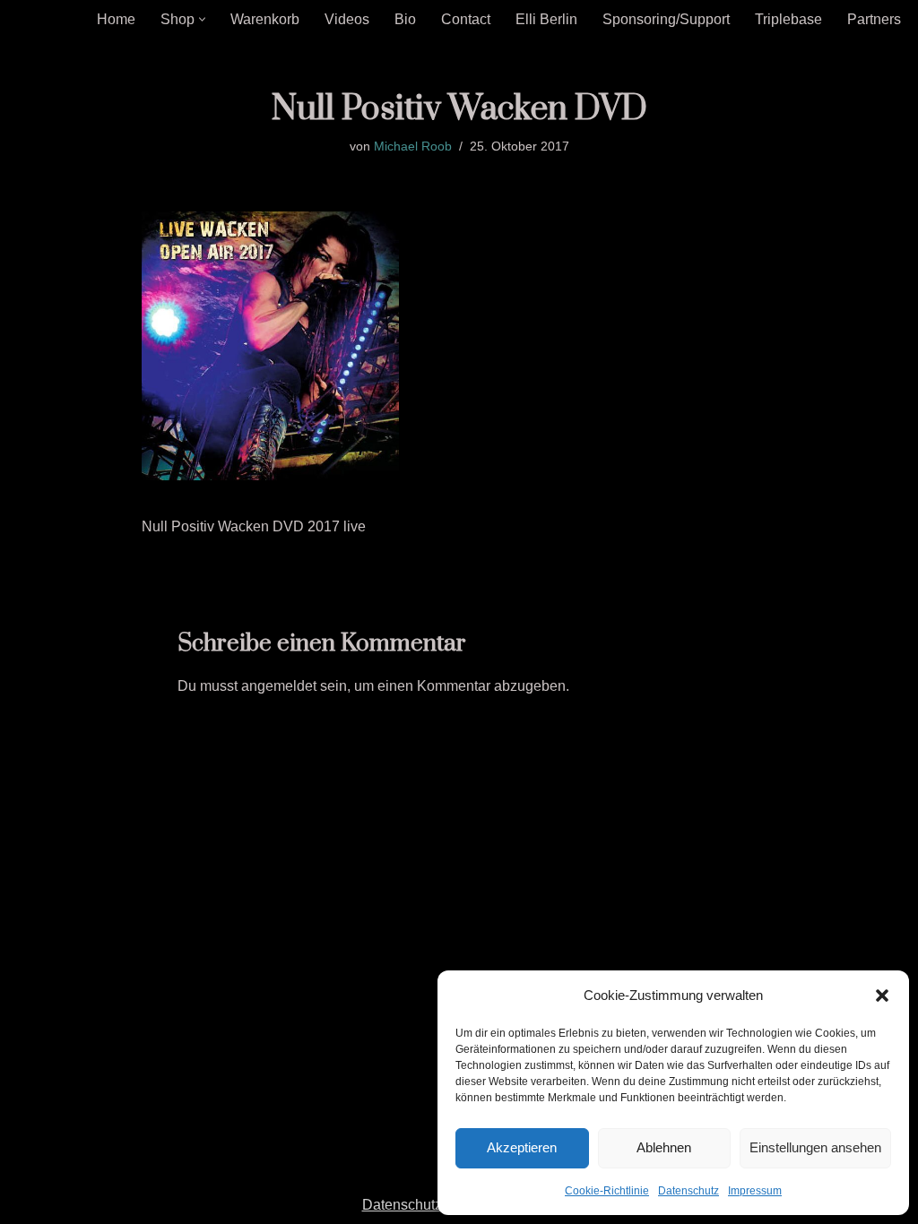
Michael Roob (413, 146)
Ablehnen (664, 1147)
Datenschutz (688, 1191)
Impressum (755, 1191)
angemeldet (278, 686)
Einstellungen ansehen (815, 1147)
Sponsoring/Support (666, 19)
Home (116, 19)
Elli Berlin (546, 19)
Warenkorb (264, 19)
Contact (465, 19)
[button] (882, 995)
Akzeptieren (522, 1147)
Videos (347, 19)
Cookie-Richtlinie (607, 1191)
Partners (874, 19)
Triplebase (788, 19)
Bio (405, 19)
